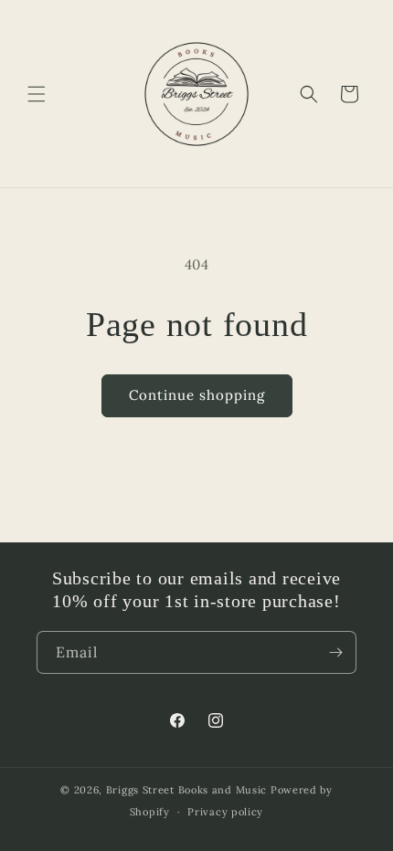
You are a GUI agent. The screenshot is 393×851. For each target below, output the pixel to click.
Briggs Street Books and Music (186, 789)
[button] (36, 94)
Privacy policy (225, 811)
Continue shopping (197, 395)
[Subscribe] (335, 652)
